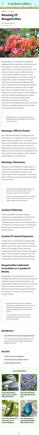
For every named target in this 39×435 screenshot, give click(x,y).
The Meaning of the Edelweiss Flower (16, 360)
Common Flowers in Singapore (14, 356)
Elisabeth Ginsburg (9, 23)
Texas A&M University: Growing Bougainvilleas (19, 336)
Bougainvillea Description (12, 363)
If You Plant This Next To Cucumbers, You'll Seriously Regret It (10, 421)
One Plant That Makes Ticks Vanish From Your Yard (27, 395)
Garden (4, 11)
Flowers (11, 11)
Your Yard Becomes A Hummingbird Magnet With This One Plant (27, 421)
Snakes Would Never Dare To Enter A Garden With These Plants (9, 395)
